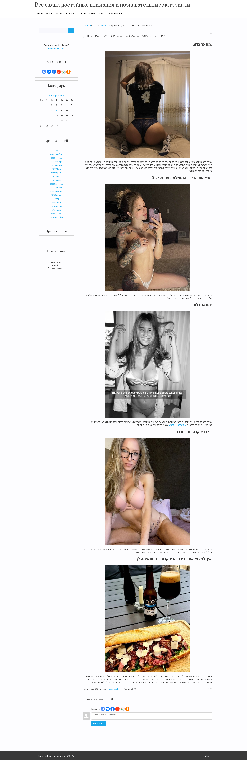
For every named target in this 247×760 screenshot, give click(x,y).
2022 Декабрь (56, 191)
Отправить (98, 723)
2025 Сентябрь (56, 217)
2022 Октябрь (56, 187)
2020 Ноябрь (56, 158)
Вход (63, 48)
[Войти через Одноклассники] (68, 72)
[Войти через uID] (44, 72)
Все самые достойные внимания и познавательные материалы (112, 5)
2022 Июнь (56, 176)
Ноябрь (103, 25)
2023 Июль (56, 210)
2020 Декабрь (56, 161)
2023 (95, 25)
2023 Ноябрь (56, 213)
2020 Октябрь (56, 154)
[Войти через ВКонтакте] (49, 72)
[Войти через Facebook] (54, 72)
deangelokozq (115, 689)
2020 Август (56, 150)
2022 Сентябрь (56, 184)
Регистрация (53, 48)
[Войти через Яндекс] (59, 72)
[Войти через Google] (63, 72)
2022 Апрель (56, 172)
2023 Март (56, 202)
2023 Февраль (56, 198)
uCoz (207, 756)
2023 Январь (56, 195)
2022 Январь (56, 165)
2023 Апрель (56, 206)
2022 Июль (56, 180)
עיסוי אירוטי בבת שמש (177, 425)
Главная (87, 25)
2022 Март (56, 169)
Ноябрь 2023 (56, 95)
